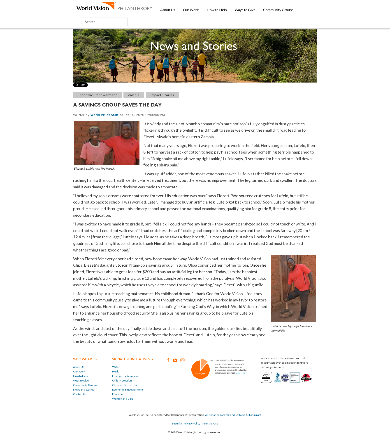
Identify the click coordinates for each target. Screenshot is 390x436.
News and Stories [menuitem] (83, 389)
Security (177, 423)
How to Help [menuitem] (217, 9)
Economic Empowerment (97, 95)
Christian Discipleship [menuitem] (125, 385)
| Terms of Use (209, 423)
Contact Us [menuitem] (79, 394)
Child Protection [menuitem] (122, 380)
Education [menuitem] (118, 394)
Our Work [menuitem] (191, 9)
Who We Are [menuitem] (83, 359)
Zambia (133, 95)
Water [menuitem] (116, 367)
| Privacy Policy (191, 423)
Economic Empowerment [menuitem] (127, 389)
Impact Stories (162, 95)
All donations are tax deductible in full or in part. (233, 415)
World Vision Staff (104, 115)
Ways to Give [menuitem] (245, 9)
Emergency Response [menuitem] (125, 376)
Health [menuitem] (116, 371)
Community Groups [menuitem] (278, 9)
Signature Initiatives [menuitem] (131, 359)
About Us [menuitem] (167, 9)
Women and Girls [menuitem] (122, 398)
